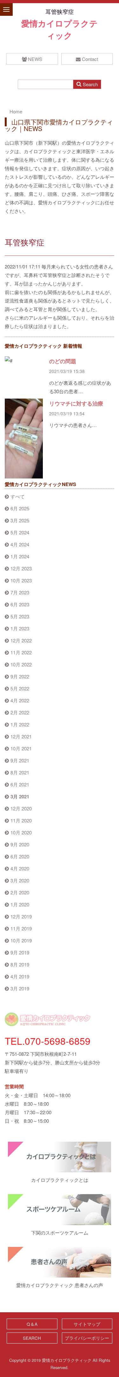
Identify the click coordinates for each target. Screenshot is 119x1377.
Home (16, 111)
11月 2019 (21, 928)
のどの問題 (62, 361)
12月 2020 (21, 808)
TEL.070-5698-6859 (47, 1041)
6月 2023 (19, 604)
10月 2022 (21, 664)
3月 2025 (19, 520)
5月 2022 (19, 688)
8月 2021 (19, 772)
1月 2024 (19, 556)
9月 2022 (19, 676)
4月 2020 (19, 868)
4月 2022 (19, 700)
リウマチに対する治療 (76, 403)
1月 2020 (19, 904)
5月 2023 (19, 616)
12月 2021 (21, 736)
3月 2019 (19, 988)
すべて (17, 496)
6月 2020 (19, 856)
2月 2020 (19, 892)
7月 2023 (19, 592)
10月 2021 (21, 748)
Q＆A (32, 1324)
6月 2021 (19, 784)
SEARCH (32, 1338)
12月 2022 (21, 640)
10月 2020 (21, 832)
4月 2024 (19, 544)
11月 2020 (21, 820)
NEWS (35, 59)
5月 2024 (19, 532)
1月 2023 (19, 628)
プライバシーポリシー (87, 1338)
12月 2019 (21, 916)
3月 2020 (19, 880)
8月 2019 (19, 964)
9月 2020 (19, 844)
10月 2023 (21, 580)
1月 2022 (19, 724)
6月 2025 (19, 508)
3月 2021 (19, 796)
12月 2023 (21, 568)
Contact (90, 59)
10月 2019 (21, 940)
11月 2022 (21, 652)
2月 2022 (19, 712)
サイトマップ (87, 1324)
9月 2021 (19, 760)
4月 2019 (19, 976)
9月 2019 (19, 952)
